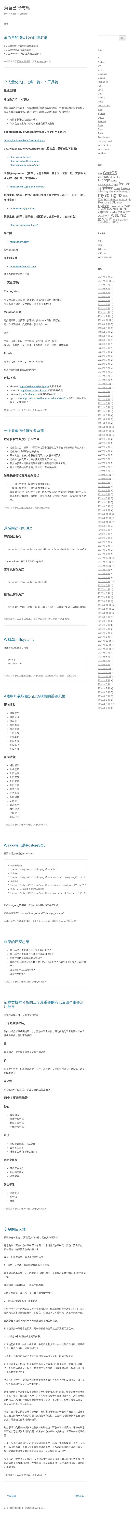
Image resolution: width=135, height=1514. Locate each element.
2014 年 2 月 (104, 708)
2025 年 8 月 (104, 288)
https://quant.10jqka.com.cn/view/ (27, 186)
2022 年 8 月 (104, 356)
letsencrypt (104, 191)
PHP (100, 109)
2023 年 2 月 (104, 352)
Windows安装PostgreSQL (24, 845)
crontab (116, 177)
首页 (6, 23)
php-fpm (114, 199)
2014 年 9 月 (104, 680)
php (106, 199)
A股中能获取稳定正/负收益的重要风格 (34, 696)
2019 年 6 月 (104, 494)
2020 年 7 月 (104, 447)
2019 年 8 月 (104, 486)
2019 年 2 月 (104, 510)
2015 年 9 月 (104, 652)
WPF (107, 215)
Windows (42, 619)
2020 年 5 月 (104, 455)
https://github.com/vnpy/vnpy (25, 165)
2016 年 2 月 (104, 633)
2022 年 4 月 (104, 368)
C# (99, 66)
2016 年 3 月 (104, 629)
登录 (100, 245)
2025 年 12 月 (104, 280)
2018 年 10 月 (104, 522)
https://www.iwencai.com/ (23, 266)
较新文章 (81, 1495)
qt (111, 206)
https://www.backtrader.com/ (24, 161)
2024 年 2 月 (104, 316)
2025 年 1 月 (104, 300)
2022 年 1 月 (104, 379)
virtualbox (113, 212)
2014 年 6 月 (104, 692)
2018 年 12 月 (104, 514)
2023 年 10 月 (104, 320)
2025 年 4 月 (104, 296)
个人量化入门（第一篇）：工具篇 (31, 82)
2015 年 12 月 (104, 641)
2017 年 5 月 (104, 585)
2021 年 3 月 (104, 415)
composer (105, 176)
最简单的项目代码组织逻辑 (25, 37)
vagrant (103, 212)
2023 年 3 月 (104, 348)
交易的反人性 (15, 1229)
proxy (119, 202)
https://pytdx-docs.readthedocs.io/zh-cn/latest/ (41, 398)
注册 (100, 241)
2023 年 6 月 (104, 336)
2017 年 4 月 (104, 589)
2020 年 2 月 (104, 466)
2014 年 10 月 (104, 676)
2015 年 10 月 (104, 649)
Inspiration (41, 61)
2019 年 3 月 (104, 506)
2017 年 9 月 (104, 569)
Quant (39, 410)
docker (114, 180)
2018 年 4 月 (104, 542)
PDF (100, 199)
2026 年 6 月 (104, 277)
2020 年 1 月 (104, 470)
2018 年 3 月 (104, 546)
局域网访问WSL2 (18, 528)
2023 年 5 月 (104, 340)
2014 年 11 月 (104, 672)
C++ (100, 70)
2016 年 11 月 (104, 609)
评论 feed (102, 253)
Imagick (125, 188)
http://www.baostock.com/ (34, 390)
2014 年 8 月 (104, 684)
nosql (100, 101)
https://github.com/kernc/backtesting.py (24, 140)
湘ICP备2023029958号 (14, 1508)
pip (129, 199)
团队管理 (105, 219)
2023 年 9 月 (104, 324)
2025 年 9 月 (104, 284)
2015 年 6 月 (104, 664)
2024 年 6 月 (104, 308)
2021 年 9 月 (104, 391)
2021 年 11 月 (104, 387)
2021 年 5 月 (104, 407)
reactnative (117, 206)
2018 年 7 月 (104, 530)
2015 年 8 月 (104, 656)
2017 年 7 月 (104, 577)
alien (100, 173)
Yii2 (123, 215)
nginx (116, 195)
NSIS (125, 196)
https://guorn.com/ (19, 241)
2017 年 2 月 (104, 597)
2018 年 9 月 (104, 526)
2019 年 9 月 (104, 482)
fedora (124, 184)
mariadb (116, 191)
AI (99, 58)
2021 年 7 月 (104, 399)
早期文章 (10, 1495)
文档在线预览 (103, 222)
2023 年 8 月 (104, 328)
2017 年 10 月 (104, 565)
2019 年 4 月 (104, 502)
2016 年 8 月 (104, 621)
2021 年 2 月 (104, 419)
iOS (100, 86)
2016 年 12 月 (104, 605)
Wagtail (101, 216)
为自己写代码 (17, 7)
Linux (40, 675)
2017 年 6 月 (104, 581)
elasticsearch (105, 184)
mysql (104, 195)
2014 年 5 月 (104, 696)
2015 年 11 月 (104, 645)
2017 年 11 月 (104, 561)
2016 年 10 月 (104, 613)
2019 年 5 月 (104, 498)
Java (100, 90)
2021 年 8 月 (104, 395)
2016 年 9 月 (104, 617)
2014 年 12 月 (104, 668)
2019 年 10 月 (104, 478)
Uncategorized (105, 141)
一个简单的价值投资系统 (24, 431)
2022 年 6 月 (104, 364)
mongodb (126, 191)
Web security (104, 149)
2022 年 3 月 (104, 372)
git (99, 188)
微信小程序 (122, 219)
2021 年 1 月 (104, 423)
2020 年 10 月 (104, 435)
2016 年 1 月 (104, 637)
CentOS (110, 173)
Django (104, 180)
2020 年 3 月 (104, 463)
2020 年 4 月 (104, 459)
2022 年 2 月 (104, 375)
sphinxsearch (110, 209)
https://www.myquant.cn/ (22, 208)
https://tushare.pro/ (29, 394)
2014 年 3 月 (104, 704)
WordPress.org (105, 257)
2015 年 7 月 (104, 660)
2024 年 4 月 (104, 312)
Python (101, 113)
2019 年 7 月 (104, 490)
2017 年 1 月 (104, 601)
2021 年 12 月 (104, 383)
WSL (62, 619)
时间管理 (113, 222)
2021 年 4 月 (104, 411)
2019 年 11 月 (104, 474)
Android (101, 62)
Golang (101, 78)
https (117, 188)
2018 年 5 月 (104, 538)
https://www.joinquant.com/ (24, 225)
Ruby (100, 125)
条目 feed (102, 249)
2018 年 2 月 (104, 550)
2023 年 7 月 (104, 332)
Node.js (101, 97)
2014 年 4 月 (104, 700)
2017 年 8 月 (104, 573)
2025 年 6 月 (104, 292)
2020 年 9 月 (104, 439)
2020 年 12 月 (104, 427)
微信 (115, 220)
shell (100, 209)
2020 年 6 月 (104, 451)
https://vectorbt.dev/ (20, 157)
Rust (100, 129)
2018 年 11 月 (104, 518)
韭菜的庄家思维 (16, 942)
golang (107, 188)
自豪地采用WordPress (35, 1508)
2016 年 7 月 (104, 625)
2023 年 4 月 (104, 344)
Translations (104, 137)
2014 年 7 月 (104, 688)
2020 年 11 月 (104, 431)
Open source (104, 105)
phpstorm (123, 199)
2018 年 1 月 (104, 554)
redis (126, 206)
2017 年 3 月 (104, 593)
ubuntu (123, 209)
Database (41, 921)
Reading (102, 121)
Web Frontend (104, 145)
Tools (100, 133)
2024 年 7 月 (104, 304)
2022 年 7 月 (104, 360)
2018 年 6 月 (104, 534)
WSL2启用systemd (19, 639)
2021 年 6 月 (104, 403)
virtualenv (124, 212)
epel (116, 184)
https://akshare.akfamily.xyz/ (34, 386)
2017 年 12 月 (104, 557)
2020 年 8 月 (104, 443)
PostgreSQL (65, 921)
